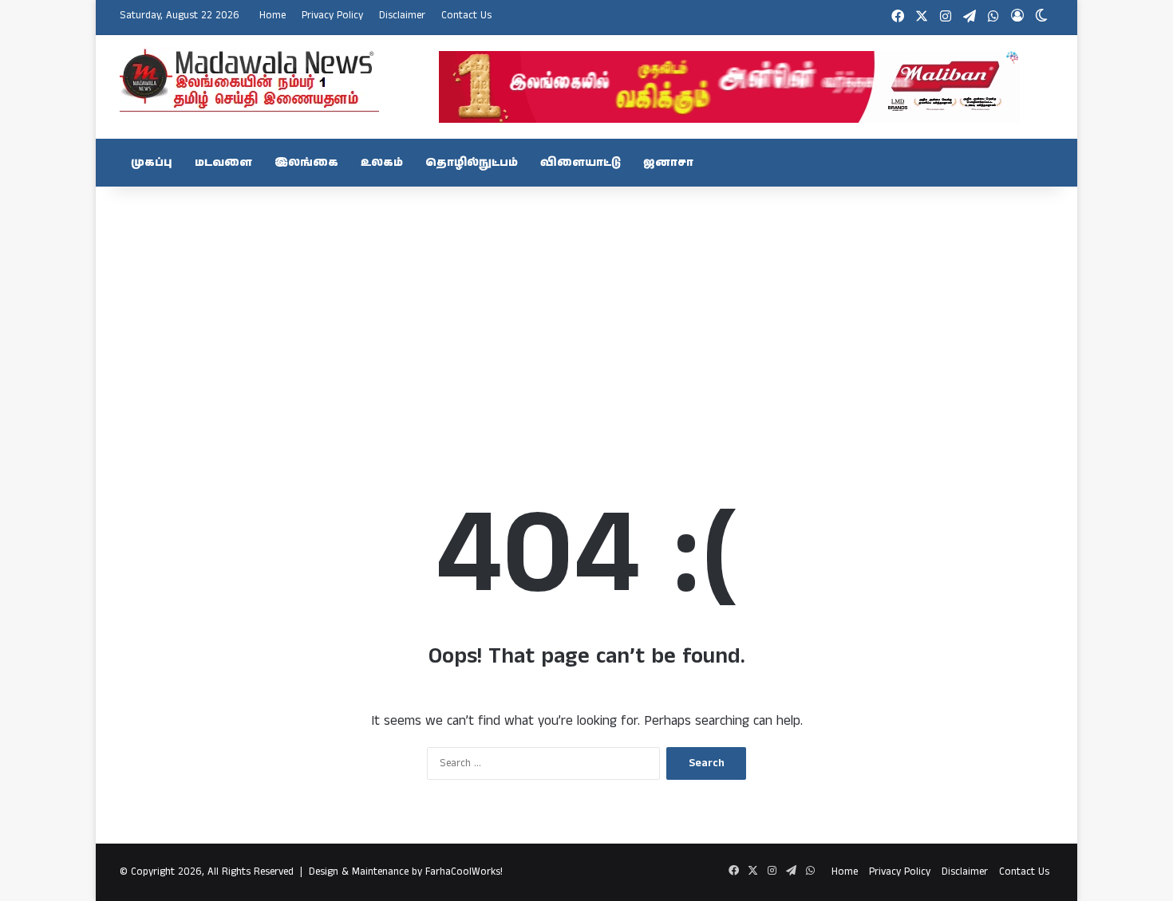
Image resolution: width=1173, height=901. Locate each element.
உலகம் (382, 163)
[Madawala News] (249, 79)
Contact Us (466, 15)
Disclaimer (402, 15)
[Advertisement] (586, 314)
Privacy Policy (332, 15)
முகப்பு (151, 163)
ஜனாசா (668, 163)
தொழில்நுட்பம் (471, 163)
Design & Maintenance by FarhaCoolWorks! (406, 871)
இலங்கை (306, 163)
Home (272, 15)
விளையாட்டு (580, 163)
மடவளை (223, 163)
